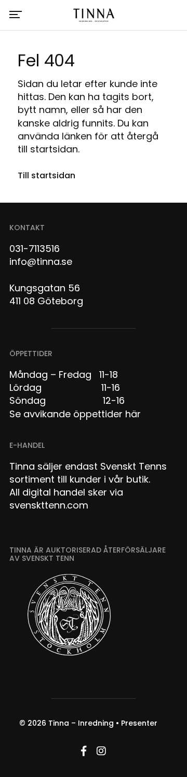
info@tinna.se (40, 261)
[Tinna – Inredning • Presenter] (93, 15)
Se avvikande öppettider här (75, 413)
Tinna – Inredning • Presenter (102, 723)
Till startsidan (46, 175)
